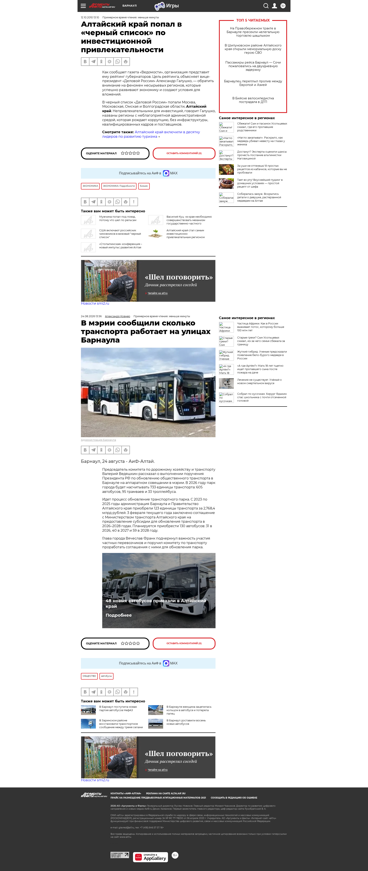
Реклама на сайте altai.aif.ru (165, 793)
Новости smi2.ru (95, 303)
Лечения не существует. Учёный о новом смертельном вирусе (259, 381)
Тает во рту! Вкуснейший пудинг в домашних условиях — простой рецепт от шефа (260, 183)
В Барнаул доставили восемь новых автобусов (186, 722)
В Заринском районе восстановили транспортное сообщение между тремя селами (121, 724)
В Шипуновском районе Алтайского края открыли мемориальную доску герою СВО (253, 49)
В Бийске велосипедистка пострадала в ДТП (253, 100)
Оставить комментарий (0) (184, 153)
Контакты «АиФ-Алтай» (126, 793)
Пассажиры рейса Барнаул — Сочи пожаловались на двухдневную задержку (253, 66)
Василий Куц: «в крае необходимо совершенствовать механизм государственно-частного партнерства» (180, 222)
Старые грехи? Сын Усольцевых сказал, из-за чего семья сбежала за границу (261, 341)
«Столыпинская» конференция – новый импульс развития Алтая (120, 245)
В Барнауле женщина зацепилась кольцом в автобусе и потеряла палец (189, 710)
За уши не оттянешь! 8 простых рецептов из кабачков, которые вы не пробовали (262, 169)
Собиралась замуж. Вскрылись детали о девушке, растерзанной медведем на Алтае (259, 197)
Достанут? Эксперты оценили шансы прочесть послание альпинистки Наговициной (262, 155)
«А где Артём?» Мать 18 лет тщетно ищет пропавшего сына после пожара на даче (260, 369)
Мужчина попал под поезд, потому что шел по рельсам (117, 218)
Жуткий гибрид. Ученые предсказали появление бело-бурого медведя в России (262, 355)
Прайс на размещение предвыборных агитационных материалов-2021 (158, 797)
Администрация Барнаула (98, 439)
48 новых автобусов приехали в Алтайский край (156, 603)
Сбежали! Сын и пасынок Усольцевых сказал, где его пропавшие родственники (262, 127)
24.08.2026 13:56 (91, 316)
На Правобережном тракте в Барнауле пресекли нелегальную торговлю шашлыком (253, 32)
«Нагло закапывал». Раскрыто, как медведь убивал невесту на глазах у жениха (261, 141)
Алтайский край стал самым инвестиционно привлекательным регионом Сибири (176, 235)
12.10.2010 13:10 (90, 17)
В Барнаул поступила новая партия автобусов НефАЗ (118, 708)
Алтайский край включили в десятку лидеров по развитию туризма (151, 134)
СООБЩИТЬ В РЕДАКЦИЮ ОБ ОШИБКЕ (234, 797)
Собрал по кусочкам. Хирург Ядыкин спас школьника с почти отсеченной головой (262, 397)
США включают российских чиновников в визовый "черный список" (120, 234)
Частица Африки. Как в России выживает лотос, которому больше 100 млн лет (260, 327)
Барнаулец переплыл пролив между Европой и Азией (253, 83)
